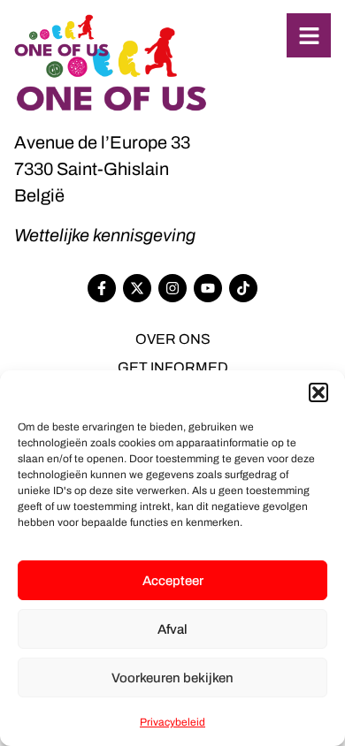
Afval (172, 629)
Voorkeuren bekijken (172, 678)
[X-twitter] (137, 288)
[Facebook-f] (102, 288)
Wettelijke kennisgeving (105, 235)
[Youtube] (208, 288)
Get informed (173, 367)
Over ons (173, 338)
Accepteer (172, 581)
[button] (318, 392)
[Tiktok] (243, 288)
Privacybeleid (172, 722)
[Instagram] (172, 288)
